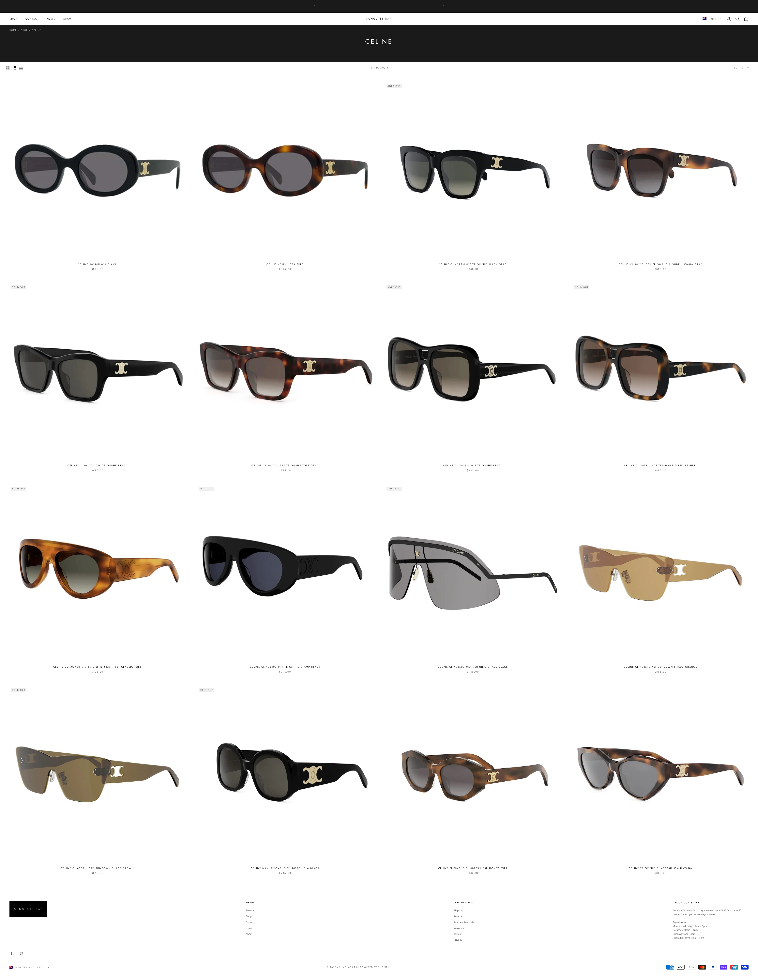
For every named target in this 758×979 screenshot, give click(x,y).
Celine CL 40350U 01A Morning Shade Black (473, 667)
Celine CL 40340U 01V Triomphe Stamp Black (285, 667)
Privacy (458, 939)
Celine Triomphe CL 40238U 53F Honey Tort (473, 868)
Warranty (459, 928)
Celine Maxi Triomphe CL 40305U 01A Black (285, 868)
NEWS (51, 19)
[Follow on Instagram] (22, 953)
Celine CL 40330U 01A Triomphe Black (98, 465)
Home (13, 30)
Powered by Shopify (374, 967)
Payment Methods (464, 922)
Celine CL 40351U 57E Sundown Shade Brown (97, 868)
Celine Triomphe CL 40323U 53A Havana (660, 868)
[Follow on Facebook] (11, 953)
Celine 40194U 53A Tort (285, 264)
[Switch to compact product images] (21, 67)
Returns (458, 916)
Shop (24, 30)
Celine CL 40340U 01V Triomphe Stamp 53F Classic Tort (97, 667)
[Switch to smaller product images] (14, 67)
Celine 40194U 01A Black (97, 264)
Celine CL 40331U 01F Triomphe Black (473, 465)
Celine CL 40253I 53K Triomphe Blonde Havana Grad (661, 264)
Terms (457, 933)
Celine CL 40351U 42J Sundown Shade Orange (660, 667)
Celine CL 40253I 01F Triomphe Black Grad (473, 264)
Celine (36, 30)
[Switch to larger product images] (7, 67)
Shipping (458, 910)
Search (250, 910)
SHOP (13, 19)
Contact (250, 922)
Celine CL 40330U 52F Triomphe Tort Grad (285, 465)
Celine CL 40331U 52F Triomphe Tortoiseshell (660, 465)
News (249, 928)
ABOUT (68, 19)
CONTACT (32, 19)
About (249, 933)
